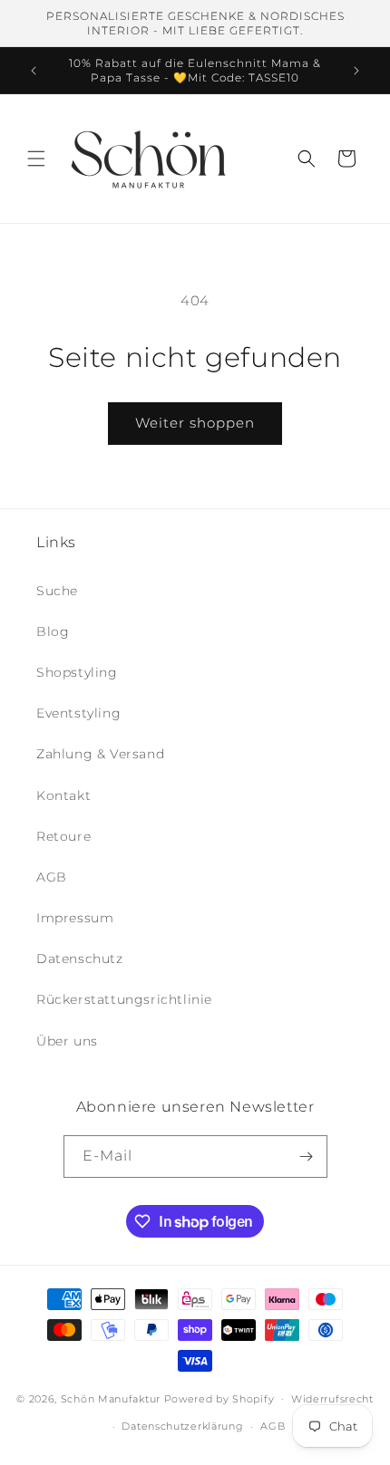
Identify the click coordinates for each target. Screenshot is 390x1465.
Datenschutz (79, 958)
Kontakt (63, 795)
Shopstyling (77, 672)
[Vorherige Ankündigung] (34, 71)
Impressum (74, 918)
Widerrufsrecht (332, 1399)
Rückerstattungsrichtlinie (124, 999)
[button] (36, 158)
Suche (57, 591)
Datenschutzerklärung (182, 1426)
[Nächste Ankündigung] (356, 71)
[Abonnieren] (307, 1156)
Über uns (67, 1041)
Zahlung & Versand (100, 754)
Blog (52, 631)
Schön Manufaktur (111, 1398)
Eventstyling (78, 713)
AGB (51, 877)
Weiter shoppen (195, 422)
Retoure (63, 836)
